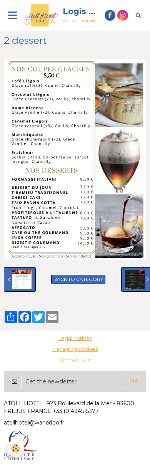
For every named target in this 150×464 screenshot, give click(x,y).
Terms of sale (75, 360)
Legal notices (75, 338)
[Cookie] (15, 448)
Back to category (78, 279)
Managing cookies (75, 349)
